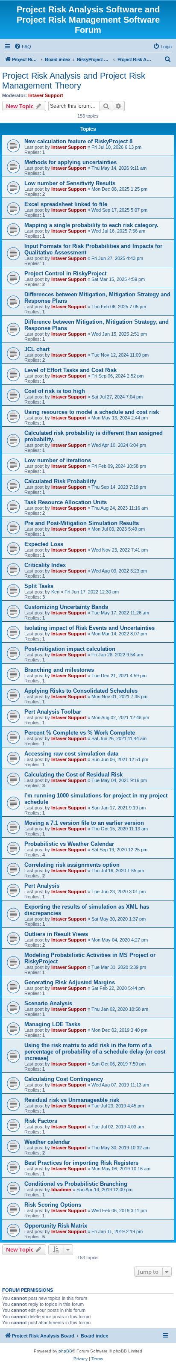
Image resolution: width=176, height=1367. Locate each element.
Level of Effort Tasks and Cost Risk (70, 370)
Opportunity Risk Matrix (55, 1225)
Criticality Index (45, 565)
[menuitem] (22, 46)
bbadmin (61, 1189)
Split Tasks (38, 586)
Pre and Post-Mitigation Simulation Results (81, 523)
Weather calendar (47, 1142)
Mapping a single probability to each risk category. (91, 225)
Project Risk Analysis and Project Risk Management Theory (73, 80)
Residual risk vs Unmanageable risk (71, 1100)
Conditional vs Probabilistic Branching (75, 1184)
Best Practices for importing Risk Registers (81, 1163)
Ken (55, 591)
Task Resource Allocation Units (65, 502)
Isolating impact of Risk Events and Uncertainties (89, 628)
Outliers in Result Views (56, 934)
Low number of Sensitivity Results (69, 183)
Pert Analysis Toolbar (52, 712)
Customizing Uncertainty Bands (66, 607)
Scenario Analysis (48, 1003)
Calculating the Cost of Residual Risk (73, 774)
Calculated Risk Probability (60, 481)
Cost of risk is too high (54, 391)
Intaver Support (45, 95)
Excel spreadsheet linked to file (65, 204)
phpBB (65, 1351)
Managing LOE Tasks (52, 1024)
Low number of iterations (57, 460)
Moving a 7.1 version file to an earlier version (84, 823)
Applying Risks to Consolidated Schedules (81, 691)
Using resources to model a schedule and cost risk (91, 412)
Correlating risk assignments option (72, 865)
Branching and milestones (59, 670)
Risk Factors (40, 1121)
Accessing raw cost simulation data (71, 753)
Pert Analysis (41, 886)
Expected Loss (43, 544)
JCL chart (37, 349)
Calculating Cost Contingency (63, 1079)
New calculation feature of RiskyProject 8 (78, 141)
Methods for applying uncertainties (70, 162)
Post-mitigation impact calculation (69, 649)
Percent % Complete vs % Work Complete (79, 732)
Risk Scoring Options (52, 1205)
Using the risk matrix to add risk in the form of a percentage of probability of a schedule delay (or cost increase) (94, 1051)
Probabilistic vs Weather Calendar (69, 844)
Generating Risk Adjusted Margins (69, 982)
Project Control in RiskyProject (65, 273)
